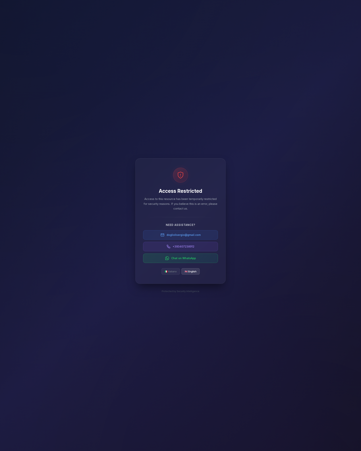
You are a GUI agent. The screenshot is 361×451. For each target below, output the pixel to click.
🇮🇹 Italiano (171, 271)
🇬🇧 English (190, 271)
